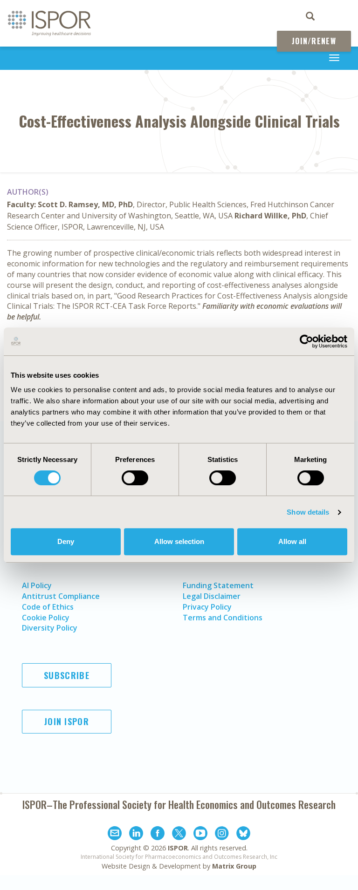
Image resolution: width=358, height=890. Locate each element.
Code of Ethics (48, 607)
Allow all (292, 541)
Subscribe (67, 675)
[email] (115, 834)
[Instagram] (222, 834)
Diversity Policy (49, 628)
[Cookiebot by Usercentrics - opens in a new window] (306, 341)
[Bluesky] (243, 834)
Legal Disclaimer (212, 596)
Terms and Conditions (222, 617)
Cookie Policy (45, 617)
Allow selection (179, 541)
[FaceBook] (158, 834)
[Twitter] (179, 834)
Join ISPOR (66, 721)
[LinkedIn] (136, 834)
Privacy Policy (207, 607)
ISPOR (178, 847)
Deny (65, 541)
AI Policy (37, 585)
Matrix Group (234, 866)
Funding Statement (218, 585)
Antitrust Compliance (61, 596)
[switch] (135, 477)
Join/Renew (314, 41)
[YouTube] (200, 834)
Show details (308, 512)
